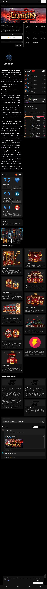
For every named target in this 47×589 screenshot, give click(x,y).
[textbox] (23, 419)
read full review (16, 188)
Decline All (38, 580)
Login (39, 1)
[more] (44, 430)
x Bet (36, 108)
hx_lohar (7, 430)
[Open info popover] (30, 71)
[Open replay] (45, 76)
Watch (44, 101)
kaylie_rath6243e (9, 453)
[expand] (12, 189)
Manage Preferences (38, 578)
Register (43, 1)
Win (33, 108)
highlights (5, 224)
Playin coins (12, 166)
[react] (11, 450)
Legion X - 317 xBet (9, 437)
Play (44, 99)
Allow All (38, 583)
